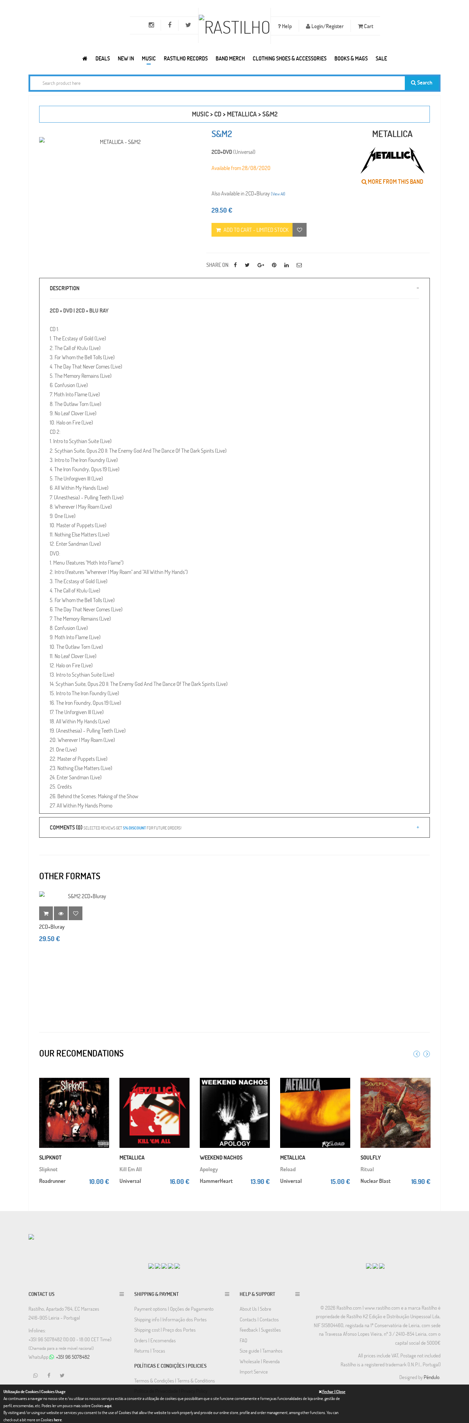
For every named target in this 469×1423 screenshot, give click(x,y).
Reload (288, 1169)
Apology (209, 1169)
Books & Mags (351, 58)
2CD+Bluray (52, 926)
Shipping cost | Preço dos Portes (165, 1329)
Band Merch (230, 58)
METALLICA (242, 114)
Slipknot (48, 1169)
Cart (368, 26)
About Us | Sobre (255, 1308)
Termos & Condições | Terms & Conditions (174, 1380)
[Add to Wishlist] (75, 913)
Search (424, 82)
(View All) (278, 193)
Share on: (217, 264)
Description (64, 288)
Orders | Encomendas (155, 1340)
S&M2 (269, 114)
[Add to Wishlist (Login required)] (300, 230)
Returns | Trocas (149, 1350)
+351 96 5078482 (73, 1356)
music (200, 114)
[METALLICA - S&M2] (117, 141)
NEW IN (126, 58)
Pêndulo (431, 1377)
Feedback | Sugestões (260, 1329)
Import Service (254, 1371)
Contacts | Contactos (259, 1319)
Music (149, 58)
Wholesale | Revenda (260, 1361)
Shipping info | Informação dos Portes (170, 1319)
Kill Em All (130, 1169)
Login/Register (327, 26)
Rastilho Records (186, 58)
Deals (102, 58)
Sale (381, 58)
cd (217, 114)
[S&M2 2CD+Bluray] (84, 896)
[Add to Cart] (102, 1075)
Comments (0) (115, 827)
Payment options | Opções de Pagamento (174, 1308)
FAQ (243, 1340)
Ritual (367, 1169)
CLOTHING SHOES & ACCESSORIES (290, 58)
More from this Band (395, 181)
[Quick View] (102, 1089)
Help (286, 26)
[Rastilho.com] (85, 58)
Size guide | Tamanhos (261, 1350)
